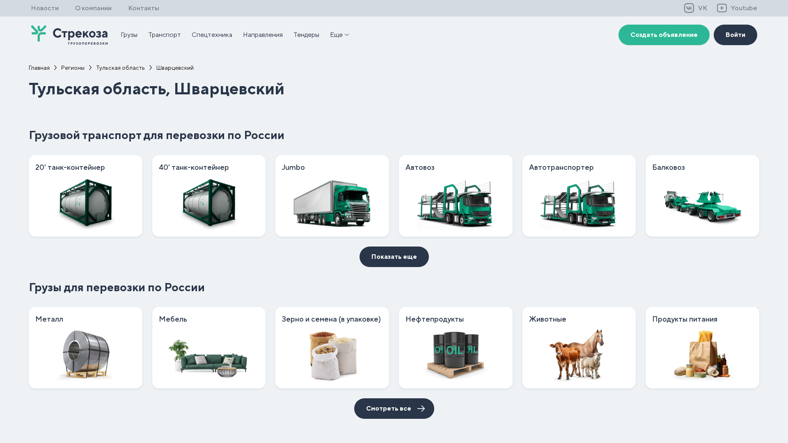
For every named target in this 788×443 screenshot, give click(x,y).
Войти (735, 35)
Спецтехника (212, 35)
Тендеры (306, 35)
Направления (263, 35)
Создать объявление (664, 35)
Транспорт (164, 35)
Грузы (129, 35)
